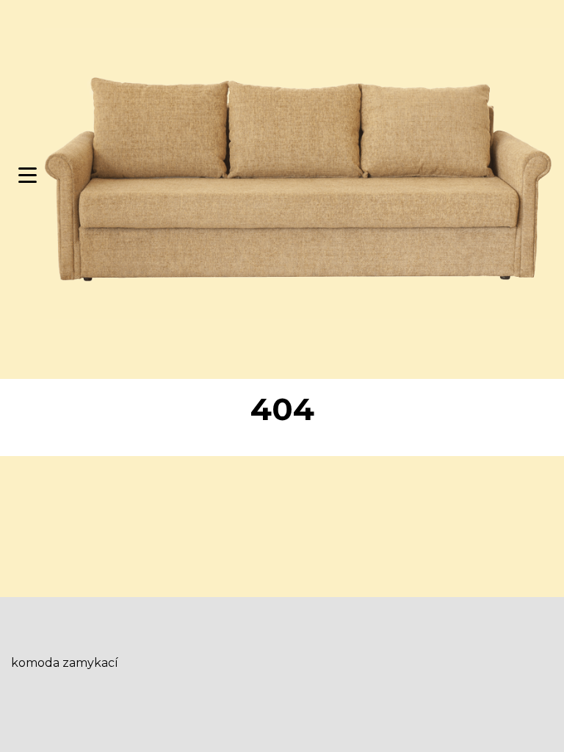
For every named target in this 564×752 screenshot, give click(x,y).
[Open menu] (27, 175)
